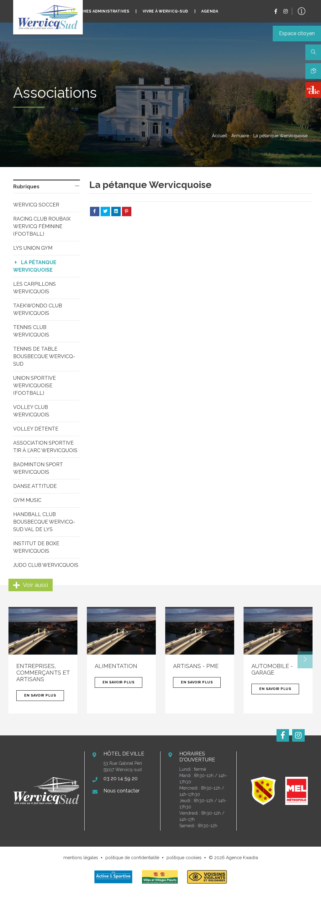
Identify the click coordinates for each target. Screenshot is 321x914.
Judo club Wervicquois (45, 565)
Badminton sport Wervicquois (38, 468)
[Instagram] (285, 11)
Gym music (27, 500)
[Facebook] (276, 11)
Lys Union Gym (32, 248)
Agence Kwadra (242, 857)
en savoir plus (40, 695)
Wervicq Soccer (36, 205)
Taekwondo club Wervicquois (38, 309)
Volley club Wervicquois (31, 411)
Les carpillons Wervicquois (35, 288)
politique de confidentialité (132, 857)
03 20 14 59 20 (120, 778)
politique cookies (184, 857)
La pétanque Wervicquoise (35, 266)
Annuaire (240, 135)
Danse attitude (35, 486)
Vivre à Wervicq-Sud (165, 11)
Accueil (219, 135)
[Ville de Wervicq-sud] (48, 17)
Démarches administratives (97, 11)
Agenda (209, 11)
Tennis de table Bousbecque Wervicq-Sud (44, 356)
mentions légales (80, 857)
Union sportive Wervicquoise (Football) (35, 385)
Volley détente (35, 429)
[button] (305, 659)
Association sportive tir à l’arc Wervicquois (45, 446)
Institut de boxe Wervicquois (36, 547)
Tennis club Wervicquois (31, 331)
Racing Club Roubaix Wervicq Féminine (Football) (42, 226)
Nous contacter (121, 791)
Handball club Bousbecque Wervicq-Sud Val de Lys (44, 521)
